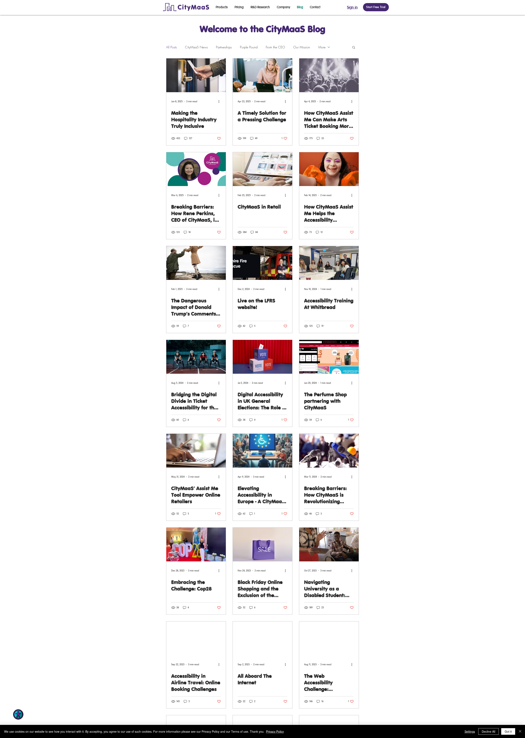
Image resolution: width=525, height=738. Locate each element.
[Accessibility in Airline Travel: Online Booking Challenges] (196, 638)
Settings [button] (470, 731)
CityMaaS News (196, 47)
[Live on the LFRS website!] (262, 263)
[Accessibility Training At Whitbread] (329, 263)
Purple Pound (249, 47)
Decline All (488, 731)
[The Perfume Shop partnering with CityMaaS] (329, 357)
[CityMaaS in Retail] (262, 169)
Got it (508, 731)
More (321, 47)
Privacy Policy (275, 731)
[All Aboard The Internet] (262, 638)
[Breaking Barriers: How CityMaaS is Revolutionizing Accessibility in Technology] (329, 451)
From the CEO (275, 47)
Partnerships (224, 47)
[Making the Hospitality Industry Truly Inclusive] (196, 75)
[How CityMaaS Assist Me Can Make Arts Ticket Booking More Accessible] (329, 75)
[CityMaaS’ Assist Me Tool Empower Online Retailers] (196, 451)
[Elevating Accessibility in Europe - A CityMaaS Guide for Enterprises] (262, 451)
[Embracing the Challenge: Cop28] (196, 544)
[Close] (520, 731)
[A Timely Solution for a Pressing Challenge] (262, 75)
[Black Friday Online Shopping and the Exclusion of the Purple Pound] (262, 544)
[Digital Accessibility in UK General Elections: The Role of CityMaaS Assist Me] (262, 357)
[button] (354, 47)
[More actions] (220, 101)
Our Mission (301, 47)
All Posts (171, 47)
